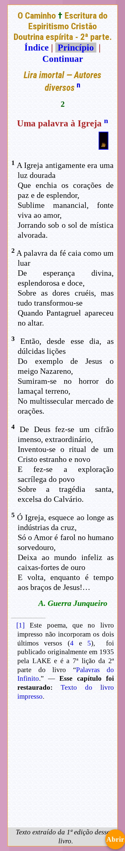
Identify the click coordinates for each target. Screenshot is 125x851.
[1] (20, 625)
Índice (36, 48)
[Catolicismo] (103, 147)
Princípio (75, 48)
